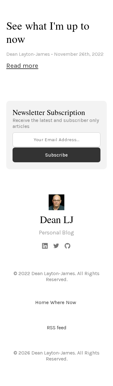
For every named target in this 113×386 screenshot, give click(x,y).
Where (57, 302)
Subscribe (56, 155)
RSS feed (57, 328)
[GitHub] (68, 246)
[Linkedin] (45, 246)
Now (71, 302)
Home (42, 302)
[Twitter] (56, 246)
